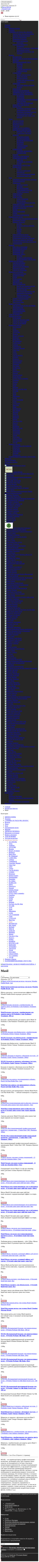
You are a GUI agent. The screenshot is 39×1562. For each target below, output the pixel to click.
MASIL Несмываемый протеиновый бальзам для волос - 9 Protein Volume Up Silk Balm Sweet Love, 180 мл (18, 1388)
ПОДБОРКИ (17, 107)
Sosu (11, 741)
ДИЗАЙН (16, 281)
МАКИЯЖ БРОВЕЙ (20, 249)
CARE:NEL (17, 343)
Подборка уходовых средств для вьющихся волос (26, 109)
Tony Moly (17, 764)
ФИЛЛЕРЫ (17, 89)
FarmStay (16, 380)
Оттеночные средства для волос (24, 238)
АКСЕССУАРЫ (18, 121)
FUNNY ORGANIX (27, 597)
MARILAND (20, 663)
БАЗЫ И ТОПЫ (18, 275)
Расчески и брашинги (20, 44)
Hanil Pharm (19, 601)
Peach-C (15, 423)
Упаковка (16, 791)
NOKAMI (17, 702)
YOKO (14, 785)
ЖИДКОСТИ (17, 282)
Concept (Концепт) (25, 531)
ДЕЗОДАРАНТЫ (19, 181)
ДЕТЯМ (15, 453)
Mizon (13, 689)
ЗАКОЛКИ (20, 98)
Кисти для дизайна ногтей (26, 286)
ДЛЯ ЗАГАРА (17, 197)
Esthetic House (17, 375)
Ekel (11, 565)
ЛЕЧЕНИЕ (16, 83)
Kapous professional (26, 629)
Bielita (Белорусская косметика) (18, 492)
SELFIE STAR (21, 730)
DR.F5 (13, 560)
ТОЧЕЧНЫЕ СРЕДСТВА (21, 165)
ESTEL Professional (26, 578)
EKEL (15, 370)
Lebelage (15, 643)
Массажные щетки (23, 50)
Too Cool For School (27, 766)
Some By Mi (19, 739)
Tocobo (14, 762)
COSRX (15, 357)
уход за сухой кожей (23, 171)
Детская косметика (15, 316)
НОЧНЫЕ (20, 142)
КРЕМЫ (20, 64)
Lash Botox (18, 638)
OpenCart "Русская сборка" (18, 1555)
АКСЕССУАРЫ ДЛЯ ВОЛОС (23, 94)
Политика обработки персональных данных (20, 1522)
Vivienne (15, 777)
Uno (11, 771)
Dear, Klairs (18, 542)
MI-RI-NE (17, 684)
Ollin (11, 704)
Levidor (14, 647)
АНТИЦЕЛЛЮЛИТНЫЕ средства (24, 179)
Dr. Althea (16, 366)
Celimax (15, 345)
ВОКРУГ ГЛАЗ (18, 124)
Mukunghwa (19, 691)
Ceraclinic (16, 516)
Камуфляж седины (19, 220)
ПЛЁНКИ (20, 144)
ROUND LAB (17, 428)
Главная (7, 807)
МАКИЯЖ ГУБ (18, 252)
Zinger (13, 789)
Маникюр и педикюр (16, 272)
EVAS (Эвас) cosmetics (20, 378)
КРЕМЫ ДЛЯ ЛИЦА (24, 131)
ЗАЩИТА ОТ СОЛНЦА (21, 128)
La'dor (15, 398)
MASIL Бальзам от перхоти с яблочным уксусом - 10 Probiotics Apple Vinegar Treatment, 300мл (19, 1062)
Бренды (7, 464)
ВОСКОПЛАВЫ (22, 188)
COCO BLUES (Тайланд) (22, 528)
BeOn (12, 490)
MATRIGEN (17, 409)
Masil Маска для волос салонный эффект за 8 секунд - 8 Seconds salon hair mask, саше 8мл (17, 1260)
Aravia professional (25, 477)
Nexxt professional (25, 697)
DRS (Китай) (20, 563)
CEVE (13, 518)
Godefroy (16, 599)
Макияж (11, 245)
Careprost (16, 511)
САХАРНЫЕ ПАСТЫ (24, 190)
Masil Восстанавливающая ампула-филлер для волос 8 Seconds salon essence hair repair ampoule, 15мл (18, 1110)
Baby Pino (17, 482)
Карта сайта (9, 1531)
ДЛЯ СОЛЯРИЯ (22, 199)
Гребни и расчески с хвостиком (27, 48)
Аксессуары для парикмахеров (23, 34)
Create (13, 540)
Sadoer (13, 725)
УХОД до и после (23, 192)
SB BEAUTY (20, 729)
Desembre (16, 364)
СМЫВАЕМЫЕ (22, 146)
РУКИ (15, 213)
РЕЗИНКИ (20, 96)
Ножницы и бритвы (19, 39)
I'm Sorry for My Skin (20, 389)
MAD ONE (18, 659)
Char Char (16, 350)
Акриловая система (19, 274)
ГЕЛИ (15, 277)
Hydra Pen (17, 608)
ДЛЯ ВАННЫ (17, 194)
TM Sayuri (17, 761)
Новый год (16, 455)
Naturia (14, 695)
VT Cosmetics (17, 441)
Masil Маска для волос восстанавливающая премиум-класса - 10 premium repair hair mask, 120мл (17, 1235)
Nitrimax (15, 700)
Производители (10, 1525)
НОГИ (15, 210)
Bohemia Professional (27, 498)
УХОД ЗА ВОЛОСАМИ (21, 320)
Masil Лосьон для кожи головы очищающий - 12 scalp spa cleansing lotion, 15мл (18, 1164)
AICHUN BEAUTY (27, 474)
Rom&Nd (16, 426)
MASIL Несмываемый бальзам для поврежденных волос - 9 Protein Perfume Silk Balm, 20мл (19, 1360)
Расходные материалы (20, 41)
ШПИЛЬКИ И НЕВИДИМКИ (27, 99)
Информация (9, 793)
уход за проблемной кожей (26, 174)
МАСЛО (20, 66)
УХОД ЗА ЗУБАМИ (20, 270)
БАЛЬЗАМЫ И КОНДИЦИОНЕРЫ (25, 59)
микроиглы (20, 172)
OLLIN (19, 229)
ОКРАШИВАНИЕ (19, 311)
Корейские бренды (15, 325)
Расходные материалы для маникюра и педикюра (26, 292)
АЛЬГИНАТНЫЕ (23, 137)
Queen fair (17, 713)
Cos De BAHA (18, 355)
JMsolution (16, 396)
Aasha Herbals (17, 472)
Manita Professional (25, 661)
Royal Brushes (20, 723)
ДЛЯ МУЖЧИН (14, 314)
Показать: (4, 979)
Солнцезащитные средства (26, 203)
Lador (12, 636)
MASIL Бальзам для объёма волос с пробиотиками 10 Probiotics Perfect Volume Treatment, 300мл (19, 1038)
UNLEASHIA (17, 439)
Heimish (15, 387)
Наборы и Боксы (14, 444)
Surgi (12, 750)
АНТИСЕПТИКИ (19, 263)
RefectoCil (17, 714)
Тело (10, 178)
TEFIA (19, 231)
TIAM (15, 435)
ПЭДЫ (19, 163)
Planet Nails (18, 711)
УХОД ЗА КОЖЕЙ (19, 323)
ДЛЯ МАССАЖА (19, 204)
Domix (13, 556)
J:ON (14, 393)
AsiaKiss (15, 330)
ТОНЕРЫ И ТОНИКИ (24, 162)
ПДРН (19, 169)
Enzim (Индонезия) (26, 574)
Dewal (13, 553)
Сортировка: (5, 977)
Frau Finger (18, 592)
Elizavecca (16, 371)
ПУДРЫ (19, 256)
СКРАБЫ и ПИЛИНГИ (21, 156)
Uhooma (15, 768)
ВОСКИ (19, 187)
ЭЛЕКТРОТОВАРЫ (24, 297)
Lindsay (14, 652)
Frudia (15, 384)
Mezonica (16, 682)
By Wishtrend (17, 341)
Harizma (15, 604)
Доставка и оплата (11, 462)
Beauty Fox (18, 486)
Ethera (13, 581)
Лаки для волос (22, 76)
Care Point (17, 506)
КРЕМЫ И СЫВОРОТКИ (22, 130)
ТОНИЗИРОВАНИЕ (20, 158)
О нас (11, 794)
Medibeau (16, 674)
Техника (11, 30)
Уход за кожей (17, 300)
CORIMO (16, 535)
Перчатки (20, 43)
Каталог (7, 27)
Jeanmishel (17, 622)
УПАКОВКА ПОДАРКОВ (22, 446)
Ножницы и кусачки (24, 288)
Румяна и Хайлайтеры (24, 258)
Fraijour (15, 382)
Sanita (13, 727)
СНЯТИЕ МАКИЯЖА (24, 151)
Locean (14, 658)
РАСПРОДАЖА (10, 460)
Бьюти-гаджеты (18, 123)
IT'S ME (15, 391)
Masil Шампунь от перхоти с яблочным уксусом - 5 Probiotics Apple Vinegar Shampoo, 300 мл (19, 1412)
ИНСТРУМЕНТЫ (19, 284)
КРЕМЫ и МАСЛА (19, 208)
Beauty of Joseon (18, 336)
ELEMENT (18, 567)
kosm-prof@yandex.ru (12, 1505)
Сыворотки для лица (24, 133)
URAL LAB (19, 773)
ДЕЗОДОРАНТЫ (19, 265)
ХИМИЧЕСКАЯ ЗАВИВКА (22, 92)
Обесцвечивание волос (21, 234)
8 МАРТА (16, 448)
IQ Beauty (16, 615)
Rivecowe (16, 716)
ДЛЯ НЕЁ (16, 449)
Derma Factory (17, 361)
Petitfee (15, 425)
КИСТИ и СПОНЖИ (20, 247)
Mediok (14, 677)
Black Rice (16, 339)
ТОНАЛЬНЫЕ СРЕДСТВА (26, 259)
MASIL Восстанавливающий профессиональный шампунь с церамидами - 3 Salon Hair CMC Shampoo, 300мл (18, 1137)
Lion (11, 654)
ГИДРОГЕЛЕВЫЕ (23, 139)
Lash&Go (16, 642)
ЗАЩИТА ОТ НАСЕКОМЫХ (23, 206)
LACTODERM (18, 400)
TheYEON (16, 433)
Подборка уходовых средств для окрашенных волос (26, 113)
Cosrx (12, 538)
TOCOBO (16, 437)
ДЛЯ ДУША (17, 195)
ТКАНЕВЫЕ (21, 147)
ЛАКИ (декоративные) (20, 298)
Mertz (12, 681)
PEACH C (17, 707)
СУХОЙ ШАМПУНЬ (24, 69)
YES (11, 784)
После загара (21, 201)
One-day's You (17, 421)
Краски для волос (19, 222)
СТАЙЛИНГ (17, 73)
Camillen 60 (18, 504)
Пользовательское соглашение (19, 801)
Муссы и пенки (22, 78)
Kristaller (15, 634)
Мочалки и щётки (19, 268)
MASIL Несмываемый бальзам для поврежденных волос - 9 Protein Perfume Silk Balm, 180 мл (19, 1334)
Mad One (16, 405)
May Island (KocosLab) (29, 668)
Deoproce (16, 359)
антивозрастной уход (24, 176)
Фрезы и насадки (22, 295)
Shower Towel (20, 465)
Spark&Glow (19, 745)
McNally (15, 412)
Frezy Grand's (20, 594)
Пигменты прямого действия (23, 240)
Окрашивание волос (16, 217)
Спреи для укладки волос (25, 80)
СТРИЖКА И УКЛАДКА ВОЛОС (21, 32)
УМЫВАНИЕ (21, 153)
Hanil (14, 386)
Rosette (14, 720)
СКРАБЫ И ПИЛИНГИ (21, 91)
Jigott (14, 394)
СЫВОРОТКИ (22, 71)
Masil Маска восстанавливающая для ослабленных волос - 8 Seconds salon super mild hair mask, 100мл (19, 1187)
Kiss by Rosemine (24, 631)
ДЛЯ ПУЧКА (21, 101)
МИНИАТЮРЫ (14, 28)
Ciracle (13, 520)
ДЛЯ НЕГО (17, 451)
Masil (14, 407)
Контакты (8, 803)
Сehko (19, 233)
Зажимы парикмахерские (21, 36)
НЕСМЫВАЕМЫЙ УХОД (22, 62)
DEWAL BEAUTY (26, 554)
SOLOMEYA (20, 737)
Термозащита (21, 82)
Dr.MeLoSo (16, 368)
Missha (15, 419)
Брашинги (20, 46)
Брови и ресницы (15, 304)
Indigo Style (18, 611)
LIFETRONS (20, 649)
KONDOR (17, 633)
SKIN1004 (16, 430)
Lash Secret (18, 640)
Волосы (11, 55)
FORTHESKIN (22, 588)
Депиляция (16, 183)
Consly (15, 354)
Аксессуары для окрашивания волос (25, 219)
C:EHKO (16, 502)
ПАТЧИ (15, 155)
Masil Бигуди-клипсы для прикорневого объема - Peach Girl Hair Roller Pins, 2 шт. (18, 1086)
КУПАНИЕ (17, 318)
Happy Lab (17, 602)
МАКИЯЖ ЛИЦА (19, 254)
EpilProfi (15, 576)
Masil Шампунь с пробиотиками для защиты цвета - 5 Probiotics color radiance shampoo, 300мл (19, 1438)
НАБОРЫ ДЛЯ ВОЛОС (21, 105)
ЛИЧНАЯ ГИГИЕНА (16, 261)
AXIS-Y (15, 479)
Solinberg (16, 736)
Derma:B (15, 547)
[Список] (1, 976)
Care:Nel (15, 507)
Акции (7, 1527)
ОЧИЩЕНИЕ (17, 149)
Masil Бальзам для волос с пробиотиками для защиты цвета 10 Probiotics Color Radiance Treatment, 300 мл (17, 1014)
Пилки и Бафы (22, 290)
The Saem (16, 755)
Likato (13, 650)
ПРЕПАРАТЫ (17, 313)
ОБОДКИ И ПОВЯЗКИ (25, 103)
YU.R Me (16, 787)
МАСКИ (16, 60)
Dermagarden (17, 362)
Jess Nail (15, 624)
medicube (16, 416)
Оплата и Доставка (15, 796)
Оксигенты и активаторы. (22, 236)
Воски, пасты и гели (24, 75)
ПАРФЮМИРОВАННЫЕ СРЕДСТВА (22, 457)
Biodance (16, 338)
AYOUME (16, 332)
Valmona (15, 775)
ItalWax (14, 618)
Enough (15, 373)
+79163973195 (5, 9)
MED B (15, 414)
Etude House (17, 377)
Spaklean (15, 743)
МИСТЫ (20, 160)
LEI (10, 645)
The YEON (18, 757)
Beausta (15, 334)
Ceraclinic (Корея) (19, 348)
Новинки (8, 458)
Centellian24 (17, 346)
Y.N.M (15, 442)
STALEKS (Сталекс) (28, 746)
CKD (14, 352)
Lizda (14, 401)
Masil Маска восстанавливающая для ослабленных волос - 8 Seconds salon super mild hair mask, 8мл (19, 1211)
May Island (16, 410)
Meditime (16, 417)
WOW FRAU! (21, 780)
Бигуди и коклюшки (20, 37)
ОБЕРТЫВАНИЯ (19, 211)
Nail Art (14, 693)
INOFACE (17, 613)
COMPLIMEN (21, 530)
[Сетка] (3, 976)
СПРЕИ (19, 67)
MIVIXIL (16, 688)
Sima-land (16, 732)
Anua (14, 329)
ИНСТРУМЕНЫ (18, 309)
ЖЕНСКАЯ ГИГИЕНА (21, 266)
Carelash (15, 509)
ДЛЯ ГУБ (16, 126)
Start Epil (16, 748)
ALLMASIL (17, 327)
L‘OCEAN (16, 403)
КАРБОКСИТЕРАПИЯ (25, 140)
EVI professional (23, 585)
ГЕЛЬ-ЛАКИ (17, 279)
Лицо (10, 119)
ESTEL (19, 224)
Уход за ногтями (18, 302)
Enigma (14, 570)
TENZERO (16, 432)
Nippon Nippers (22, 698)
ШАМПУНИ (17, 57)
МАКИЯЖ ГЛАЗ (18, 250)
